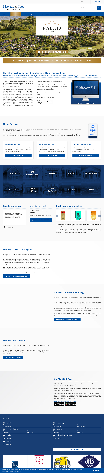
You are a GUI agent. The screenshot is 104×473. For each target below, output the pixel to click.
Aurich (13, 173)
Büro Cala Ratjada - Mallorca (62, 435)
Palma (91, 189)
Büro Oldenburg (58, 423)
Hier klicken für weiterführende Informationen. (65, 401)
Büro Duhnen (7, 441)
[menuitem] (85, 2)
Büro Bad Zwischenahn (10, 429)
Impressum (79, 469)
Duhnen (71, 173)
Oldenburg (91, 173)
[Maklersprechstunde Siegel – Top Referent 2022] (93, 123)
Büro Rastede (57, 429)
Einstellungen (17, 471)
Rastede (13, 189)
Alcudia (71, 189)
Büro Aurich (7, 423)
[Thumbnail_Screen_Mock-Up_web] (85, 80)
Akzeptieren (95, 470)
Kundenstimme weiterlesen (17, 222)
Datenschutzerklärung (7, 471)
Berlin (52, 173)
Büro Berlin (7, 435)
